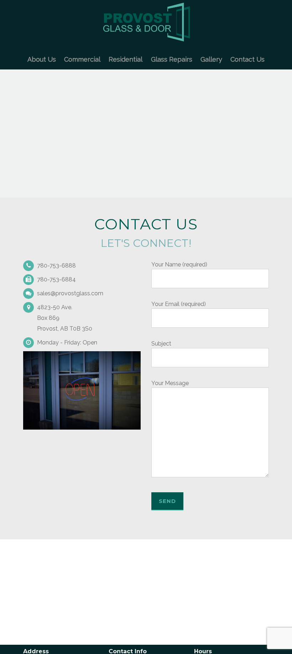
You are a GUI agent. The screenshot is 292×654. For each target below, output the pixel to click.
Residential (125, 59)
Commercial (82, 59)
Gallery (211, 59)
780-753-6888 (56, 265)
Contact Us (247, 59)
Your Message (170, 383)
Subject (161, 343)
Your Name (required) (179, 264)
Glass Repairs (171, 59)
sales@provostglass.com (70, 293)
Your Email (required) (178, 304)
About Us (41, 59)
